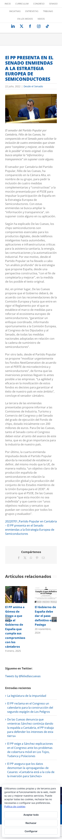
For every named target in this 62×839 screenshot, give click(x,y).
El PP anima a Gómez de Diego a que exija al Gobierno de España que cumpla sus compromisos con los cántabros (12, 594)
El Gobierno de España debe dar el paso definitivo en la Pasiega (41, 594)
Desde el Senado (33, 86)
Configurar (31, 831)
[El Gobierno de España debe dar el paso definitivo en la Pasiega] (46, 594)
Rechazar (31, 822)
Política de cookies (14, 806)
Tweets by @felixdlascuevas (23, 676)
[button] (7, 619)
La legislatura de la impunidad (26, 696)
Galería (20, 594)
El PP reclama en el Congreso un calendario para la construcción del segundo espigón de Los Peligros (30, 708)
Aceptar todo (31, 814)
